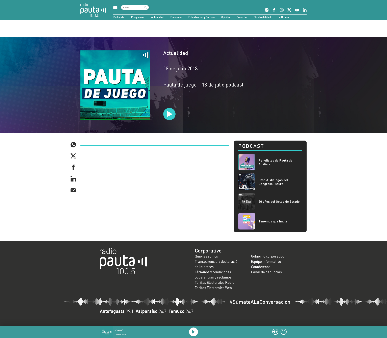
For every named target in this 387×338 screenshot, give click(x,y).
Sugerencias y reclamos (213, 277)
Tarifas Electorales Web (213, 288)
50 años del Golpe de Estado (279, 201)
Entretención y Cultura (201, 17)
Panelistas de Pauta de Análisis (275, 162)
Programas (138, 17)
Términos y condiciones (213, 272)
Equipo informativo (266, 261)
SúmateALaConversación (259, 301)
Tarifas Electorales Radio (214, 282)
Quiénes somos (206, 256)
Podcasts (118, 17)
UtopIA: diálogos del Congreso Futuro (273, 182)
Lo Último (283, 17)
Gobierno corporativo (267, 256)
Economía (176, 17)
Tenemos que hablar (274, 221)
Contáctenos (260, 267)
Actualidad (157, 17)
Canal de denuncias (266, 272)
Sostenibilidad (262, 17)
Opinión (225, 17)
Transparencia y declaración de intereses (217, 264)
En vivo (119, 330)
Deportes (242, 17)
